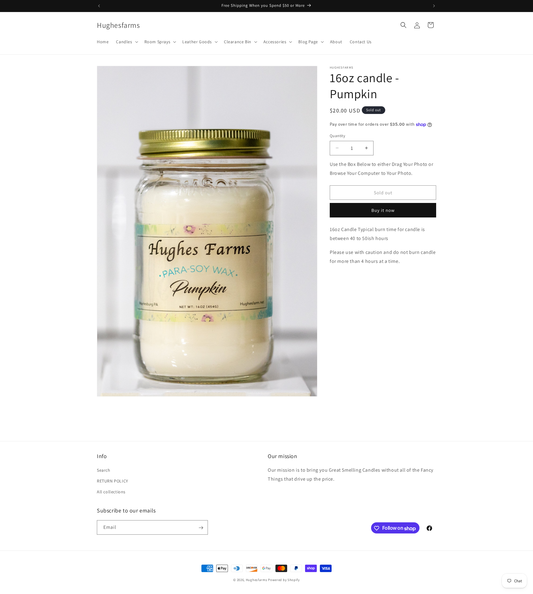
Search (103, 470)
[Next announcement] (434, 6)
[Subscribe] (201, 527)
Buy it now (383, 210)
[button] (126, 41)
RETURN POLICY (112, 481)
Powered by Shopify (284, 580)
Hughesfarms (256, 580)
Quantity (337, 135)
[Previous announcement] (99, 6)
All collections (111, 492)
